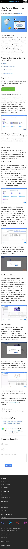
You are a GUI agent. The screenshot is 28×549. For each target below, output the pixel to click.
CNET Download (5, 487)
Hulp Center (4, 494)
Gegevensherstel (15, 431)
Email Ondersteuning (5, 497)
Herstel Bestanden (8, 73)
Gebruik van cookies (5, 541)
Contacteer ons (4, 507)
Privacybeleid (4, 537)
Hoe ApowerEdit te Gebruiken (11, 423)
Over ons (3, 504)
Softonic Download (5, 484)
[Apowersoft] (14, 2)
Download (10, 89)
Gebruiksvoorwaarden (5, 534)
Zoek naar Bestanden (9, 66)
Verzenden (8, 465)
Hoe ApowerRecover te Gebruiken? (13, 421)
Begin (4, 63)
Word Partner (4, 510)
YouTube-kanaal (4, 481)
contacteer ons (15, 402)
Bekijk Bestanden (7, 70)
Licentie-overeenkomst (5, 545)
